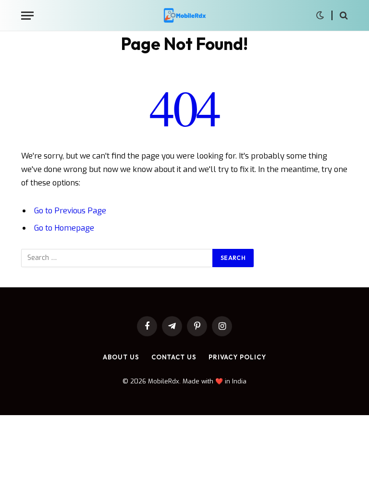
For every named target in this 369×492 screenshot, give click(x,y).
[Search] (343, 15)
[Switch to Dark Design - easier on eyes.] (320, 15)
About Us (121, 357)
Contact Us (174, 357)
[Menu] (27, 15)
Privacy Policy (237, 357)
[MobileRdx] (184, 15)
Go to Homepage (64, 227)
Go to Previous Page (70, 210)
